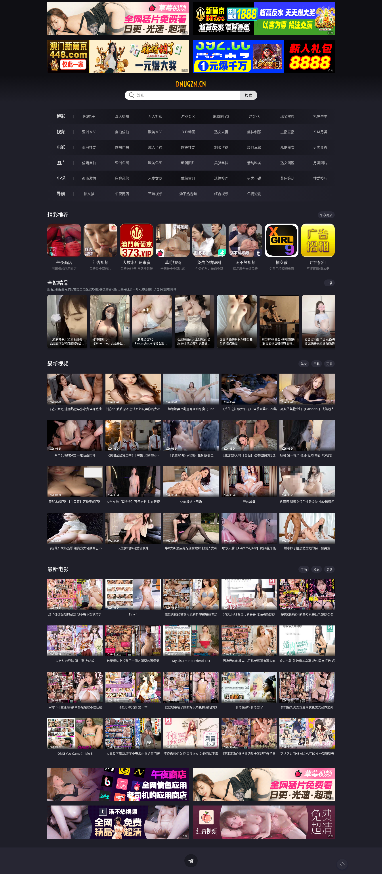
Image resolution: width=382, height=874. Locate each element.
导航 (61, 194)
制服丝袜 (221, 147)
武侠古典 (188, 178)
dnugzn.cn (191, 84)
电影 (61, 147)
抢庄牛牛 (320, 116)
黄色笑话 (287, 178)
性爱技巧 (320, 178)
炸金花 (254, 116)
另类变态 (320, 147)
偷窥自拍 (89, 162)
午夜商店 (122, 193)
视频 (61, 132)
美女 (304, 364)
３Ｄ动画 (188, 131)
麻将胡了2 (221, 116)
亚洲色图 (122, 162)
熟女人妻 (221, 131)
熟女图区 (287, 162)
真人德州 (122, 116)
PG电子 (89, 116)
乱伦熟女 (287, 147)
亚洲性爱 (89, 147)
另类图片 (320, 162)
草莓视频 (155, 193)
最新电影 (58, 569)
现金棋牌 (287, 116)
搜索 (248, 95)
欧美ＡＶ (155, 131)
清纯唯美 (254, 162)
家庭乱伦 (122, 178)
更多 (329, 364)
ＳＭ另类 (320, 131)
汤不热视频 (188, 193)
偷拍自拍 (122, 147)
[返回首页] (342, 864)
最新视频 (58, 363)
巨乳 (316, 364)
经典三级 (254, 147)
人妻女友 (155, 178)
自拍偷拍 (122, 131)
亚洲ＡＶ (89, 131)
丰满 (304, 569)
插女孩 (89, 193)
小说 (61, 178)
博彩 (61, 116)
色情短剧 (254, 193)
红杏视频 (221, 193)
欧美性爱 (188, 147)
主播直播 (287, 131)
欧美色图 (155, 162)
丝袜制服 (254, 131)
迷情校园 (221, 178)
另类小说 (254, 178)
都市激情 (89, 178)
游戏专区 (188, 116)
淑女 (316, 569)
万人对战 (155, 116)
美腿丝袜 (221, 162)
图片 (61, 163)
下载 (329, 283)
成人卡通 (155, 147)
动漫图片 (188, 162)
